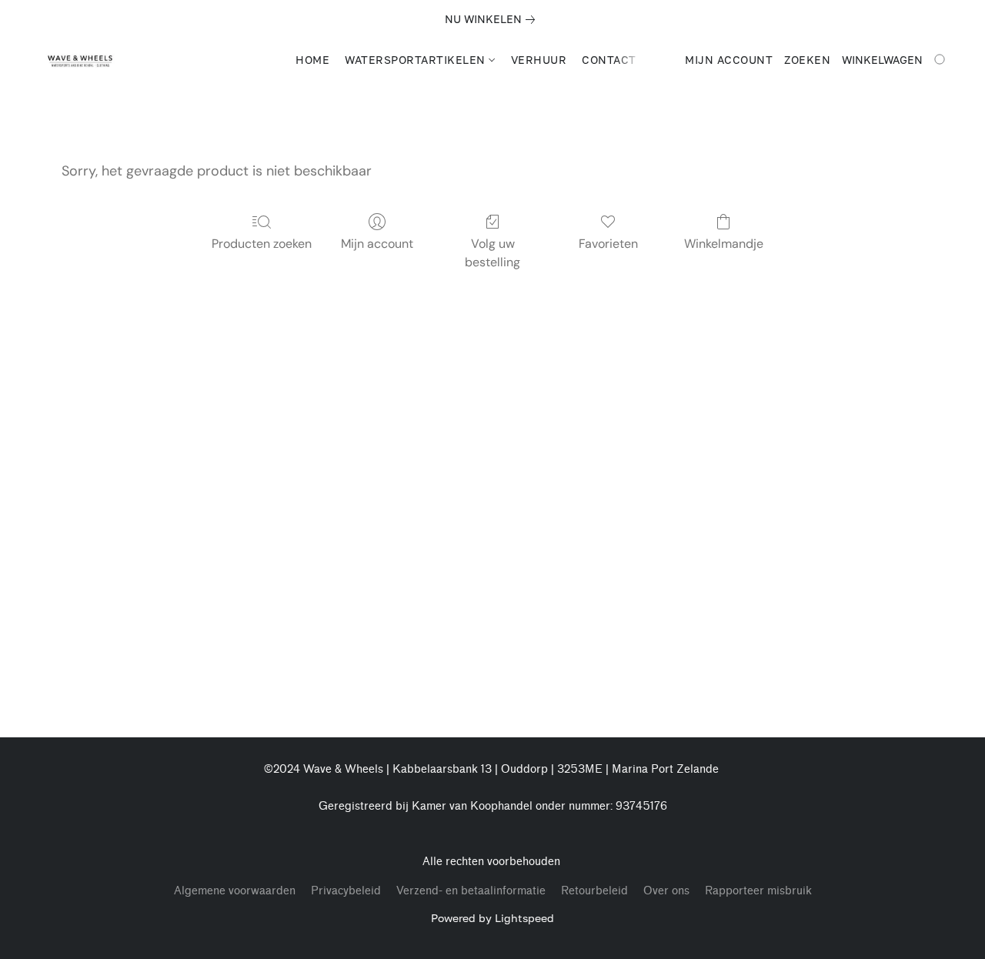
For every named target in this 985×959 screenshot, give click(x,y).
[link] (493, 19)
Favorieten (608, 244)
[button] (80, 60)
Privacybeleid (346, 890)
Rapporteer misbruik (758, 890)
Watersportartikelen (417, 59)
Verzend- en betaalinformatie (471, 890)
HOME (312, 59)
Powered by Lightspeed (492, 917)
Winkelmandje (723, 244)
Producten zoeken (262, 244)
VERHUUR (539, 59)
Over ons (666, 890)
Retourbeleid (594, 890)
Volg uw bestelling (492, 253)
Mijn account (377, 244)
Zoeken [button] (807, 59)
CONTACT (609, 59)
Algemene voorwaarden (235, 890)
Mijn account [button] (729, 59)
